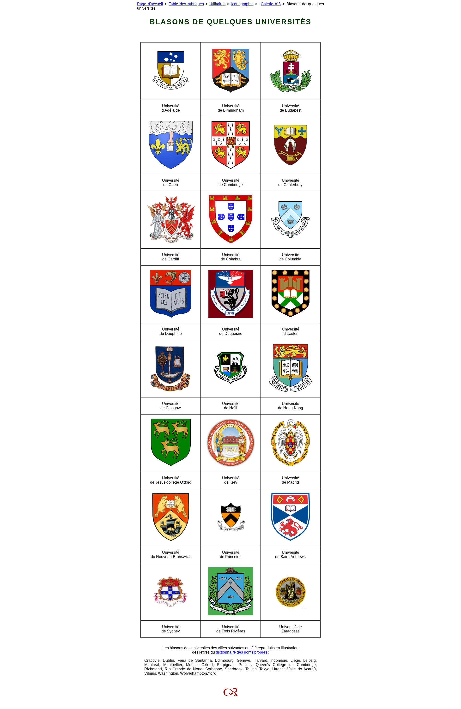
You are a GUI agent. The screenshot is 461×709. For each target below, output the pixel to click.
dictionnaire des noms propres (241, 652)
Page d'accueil (150, 4)
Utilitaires (217, 4)
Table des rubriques (186, 4)
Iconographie (242, 4)
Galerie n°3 (271, 4)
